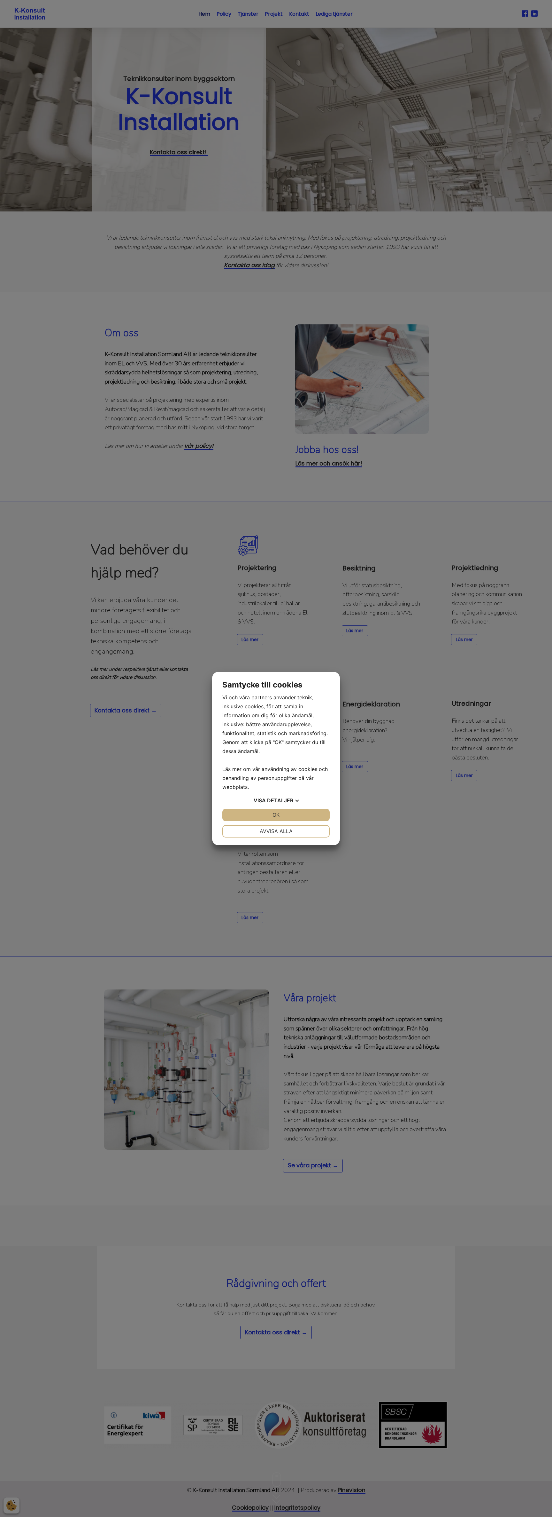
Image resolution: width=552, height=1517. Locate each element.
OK (276, 815)
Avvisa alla (276, 831)
